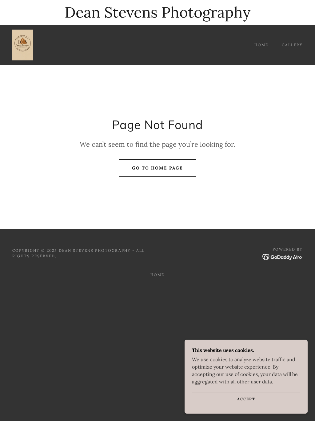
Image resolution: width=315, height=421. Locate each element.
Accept (246, 399)
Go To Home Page (157, 168)
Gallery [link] (292, 45)
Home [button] (157, 274)
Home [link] (261, 45)
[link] (22, 44)
